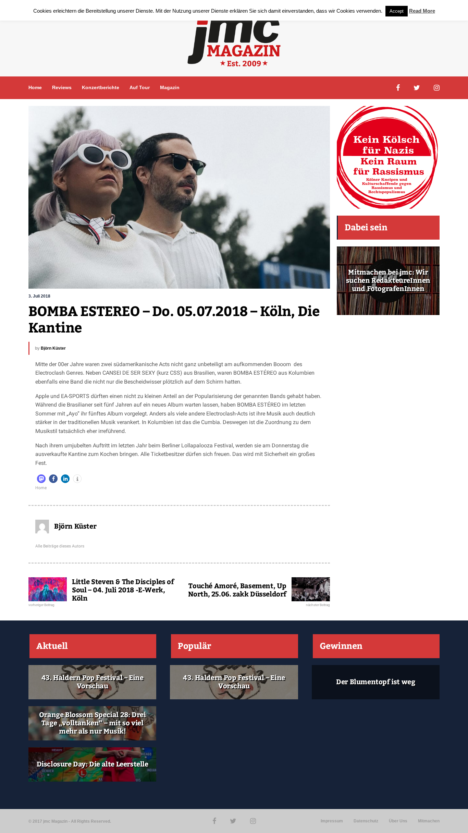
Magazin (170, 87)
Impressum (332, 821)
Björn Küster (53, 348)
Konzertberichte (100, 87)
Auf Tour (140, 87)
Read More (422, 11)
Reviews (62, 87)
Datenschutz (366, 821)
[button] (41, 478)
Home (35, 87)
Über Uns (398, 821)
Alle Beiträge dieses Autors (59, 546)
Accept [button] (397, 11)
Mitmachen (429, 821)
